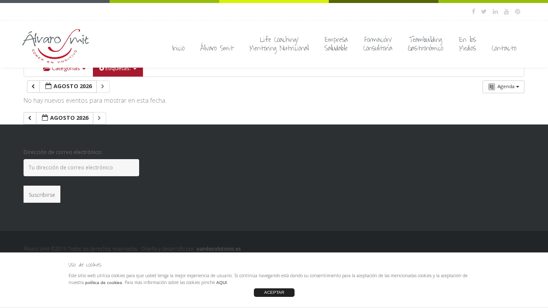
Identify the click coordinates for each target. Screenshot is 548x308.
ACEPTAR (274, 292)
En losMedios (467, 44)
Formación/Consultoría (377, 44)
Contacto (504, 48)
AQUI (221, 282)
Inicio (178, 48)
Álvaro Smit (217, 48)
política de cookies (103, 282)
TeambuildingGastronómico (425, 44)
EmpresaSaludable (336, 44)
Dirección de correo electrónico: (63, 152)
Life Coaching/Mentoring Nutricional (279, 44)
